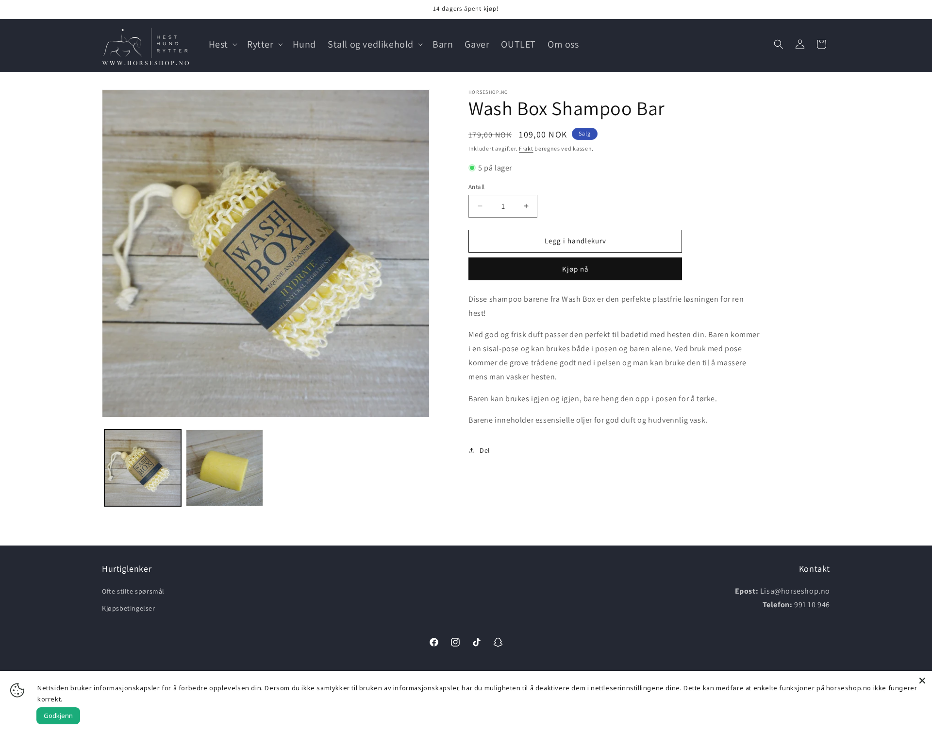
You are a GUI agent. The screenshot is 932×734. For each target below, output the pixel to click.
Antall (476, 187)
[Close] (922, 680)
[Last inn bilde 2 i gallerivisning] (224, 467)
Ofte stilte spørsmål (133, 591)
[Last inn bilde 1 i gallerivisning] (142, 467)
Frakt (526, 148)
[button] (222, 44)
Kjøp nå (575, 268)
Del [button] (485, 449)
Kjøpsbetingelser (128, 608)
